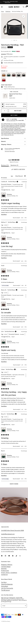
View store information (10, 151)
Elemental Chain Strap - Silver (15, 94)
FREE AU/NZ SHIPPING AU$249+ (14, 2)
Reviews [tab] (5, 166)
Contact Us (4, 574)
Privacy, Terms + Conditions (9, 572)
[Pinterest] (14, 555)
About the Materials (7, 584)
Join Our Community (7, 588)
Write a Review (19, 170)
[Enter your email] (25, 606)
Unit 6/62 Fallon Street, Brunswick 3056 (12, 530)
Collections (7, 11)
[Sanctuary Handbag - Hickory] (13, 74)
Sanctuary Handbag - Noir (12, 195)
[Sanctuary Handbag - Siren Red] (3, 79)
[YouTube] (10, 555)
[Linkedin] (21, 555)
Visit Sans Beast (5, 566)
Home (2, 11)
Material (3, 141)
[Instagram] (6, 555)
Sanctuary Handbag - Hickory (13, 238)
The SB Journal (5, 590)
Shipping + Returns (6, 144)
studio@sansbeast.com (8, 534)
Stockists (4, 568)
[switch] (3, 104)
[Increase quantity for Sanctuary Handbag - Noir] (7, 110)
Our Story (4, 582)
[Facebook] (3, 555)
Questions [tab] (14, 166)
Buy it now (14, 115)
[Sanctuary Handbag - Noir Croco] (23, 74)
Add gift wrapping (10, 104)
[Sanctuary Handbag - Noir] (18, 74)
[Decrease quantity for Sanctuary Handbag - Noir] (2, 110)
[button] (7, 54)
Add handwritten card (11, 106)
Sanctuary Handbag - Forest (13, 342)
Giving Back (4, 586)
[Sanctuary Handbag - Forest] (8, 74)
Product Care (5, 570)
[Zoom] (23, 16)
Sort (12, 176)
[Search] (23, 7)
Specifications (5, 138)
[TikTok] (17, 555)
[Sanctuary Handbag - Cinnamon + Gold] (3, 74)
